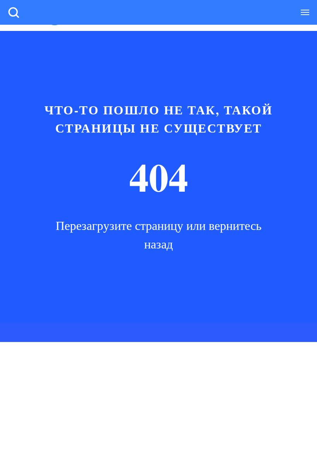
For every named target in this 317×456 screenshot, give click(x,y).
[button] (13, 12)
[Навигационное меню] (305, 12)
